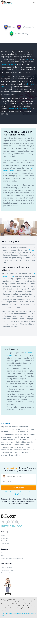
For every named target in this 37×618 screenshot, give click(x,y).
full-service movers (8, 64)
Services (4, 553)
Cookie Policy (5, 543)
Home (3, 535)
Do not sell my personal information (12, 558)
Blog (2, 555)
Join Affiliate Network (7, 570)
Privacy (26, 613)
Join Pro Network (6, 567)
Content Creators (6, 573)
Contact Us (4, 541)
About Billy (4, 538)
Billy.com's (11, 109)
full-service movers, (23, 109)
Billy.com (28, 59)
